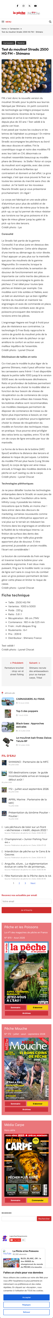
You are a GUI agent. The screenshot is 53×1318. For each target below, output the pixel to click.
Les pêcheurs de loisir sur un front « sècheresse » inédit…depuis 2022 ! (26, 829)
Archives (26, 1013)
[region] (26, 1293)
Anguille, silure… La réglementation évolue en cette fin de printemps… (26, 865)
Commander (37, 1200)
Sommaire (15, 1007)
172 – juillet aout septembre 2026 (29, 789)
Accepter (26, 1297)
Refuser (26, 1312)
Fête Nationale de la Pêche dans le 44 (28, 875)
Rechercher (6, 1213)
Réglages (26, 1305)
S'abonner (37, 1007)
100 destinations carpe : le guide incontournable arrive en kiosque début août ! (29, 776)
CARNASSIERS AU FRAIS (30, 699)
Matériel (21, 43)
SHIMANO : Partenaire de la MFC (29, 761)
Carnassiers (8, 43)
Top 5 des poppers (27, 711)
